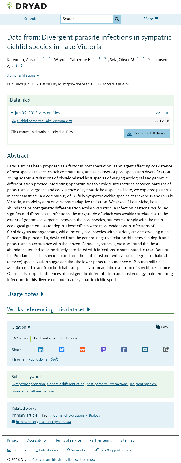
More (149, 19)
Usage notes (23, 294)
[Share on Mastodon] (103, 349)
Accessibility (37, 440)
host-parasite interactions (107, 384)
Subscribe (78, 450)
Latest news (48, 450)
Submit (30, 19)
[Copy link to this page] (166, 350)
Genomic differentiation (65, 384)
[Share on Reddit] (82, 349)
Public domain (39, 360)
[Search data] (117, 19)
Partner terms (101, 440)
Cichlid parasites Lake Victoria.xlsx (44, 121)
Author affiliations (21, 76)
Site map (127, 440)
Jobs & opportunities (115, 450)
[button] (90, 112)
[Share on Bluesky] (61, 349)
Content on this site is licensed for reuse (64, 460)
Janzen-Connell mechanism (33, 391)
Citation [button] (19, 327)
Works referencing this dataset (46, 310)
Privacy (13, 440)
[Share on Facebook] (124, 349)
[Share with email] (145, 349)
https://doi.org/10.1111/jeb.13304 (43, 422)
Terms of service (68, 440)
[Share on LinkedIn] (40, 349)
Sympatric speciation (28, 384)
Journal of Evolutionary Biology (76, 415)
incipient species (143, 384)
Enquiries (19, 450)
